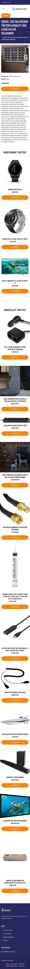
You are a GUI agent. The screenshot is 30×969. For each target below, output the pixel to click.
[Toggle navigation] (3, 8)
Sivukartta (21, 966)
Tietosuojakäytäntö (11, 966)
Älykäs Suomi (8, 930)
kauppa (6, 15)
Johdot (11, 76)
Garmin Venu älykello (15, 189)
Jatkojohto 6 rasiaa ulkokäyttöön (15, 425)
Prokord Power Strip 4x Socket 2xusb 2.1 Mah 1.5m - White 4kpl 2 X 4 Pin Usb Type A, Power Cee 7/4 (15, 596)
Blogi (5, 940)
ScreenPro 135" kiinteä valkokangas (15, 821)
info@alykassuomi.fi (6, 2)
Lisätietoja (15, 89)
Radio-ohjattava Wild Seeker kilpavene (15, 734)
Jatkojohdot (17, 76)
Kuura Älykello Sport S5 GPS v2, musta (15, 239)
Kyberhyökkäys (8, 937)
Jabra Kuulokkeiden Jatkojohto (15, 692)
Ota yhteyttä (14, 964)
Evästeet (21, 964)
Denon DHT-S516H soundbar (15, 777)
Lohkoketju (7, 934)
